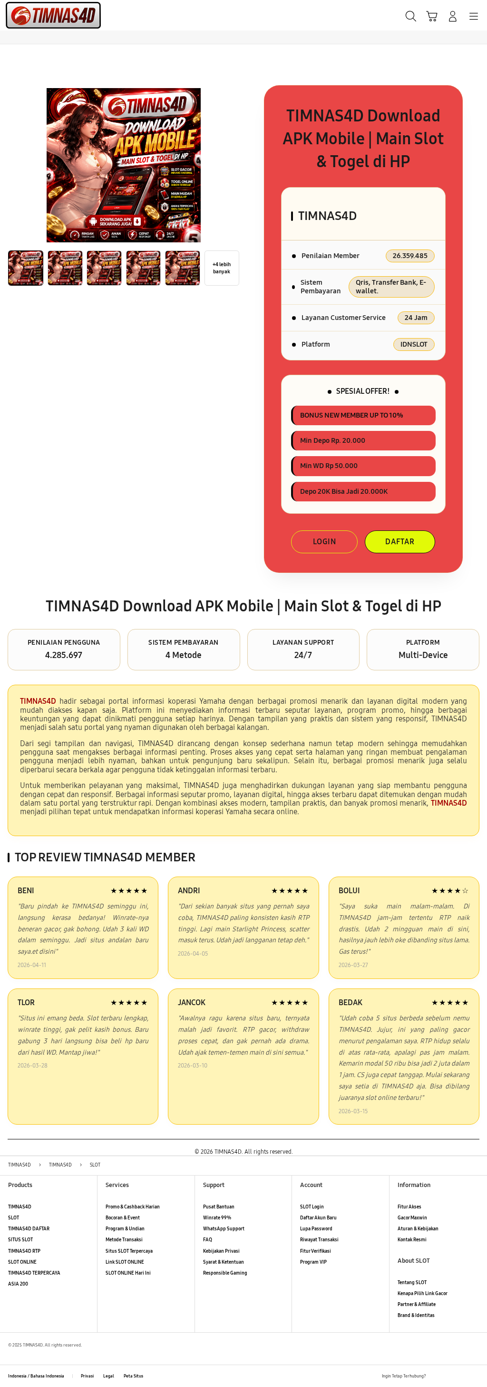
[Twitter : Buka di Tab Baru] (448, 1376)
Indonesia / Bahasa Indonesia (36, 1376)
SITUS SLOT (20, 1240)
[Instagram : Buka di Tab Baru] (462, 1376)
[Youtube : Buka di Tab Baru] (475, 1376)
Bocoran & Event (123, 1218)
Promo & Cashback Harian (133, 1207)
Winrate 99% (217, 1218)
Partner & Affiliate (417, 1304)
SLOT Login (312, 1207)
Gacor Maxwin (412, 1218)
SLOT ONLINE (22, 1262)
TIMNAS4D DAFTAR (28, 1229)
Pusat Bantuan (218, 1207)
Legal (108, 1376)
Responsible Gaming (225, 1273)
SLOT (13, 1218)
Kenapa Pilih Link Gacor (423, 1294)
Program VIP (313, 1262)
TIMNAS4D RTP (24, 1251)
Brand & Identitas (416, 1315)
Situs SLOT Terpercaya (129, 1251)
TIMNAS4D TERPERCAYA (34, 1273)
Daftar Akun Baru (318, 1218)
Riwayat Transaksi (319, 1240)
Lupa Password (316, 1229)
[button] (431, 16)
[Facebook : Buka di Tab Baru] (435, 1376)
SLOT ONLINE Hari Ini (128, 1273)
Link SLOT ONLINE (125, 1262)
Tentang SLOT (412, 1283)
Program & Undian (125, 1229)
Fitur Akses (409, 1207)
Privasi (87, 1376)
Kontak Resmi (412, 1240)
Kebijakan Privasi (221, 1251)
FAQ (207, 1240)
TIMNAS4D (19, 1207)
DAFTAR (400, 541)
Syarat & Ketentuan (223, 1262)
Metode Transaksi (124, 1240)
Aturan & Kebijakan (418, 1229)
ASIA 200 (18, 1284)
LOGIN (324, 541)
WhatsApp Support (223, 1229)
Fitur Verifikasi (315, 1251)
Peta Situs (133, 1376)
